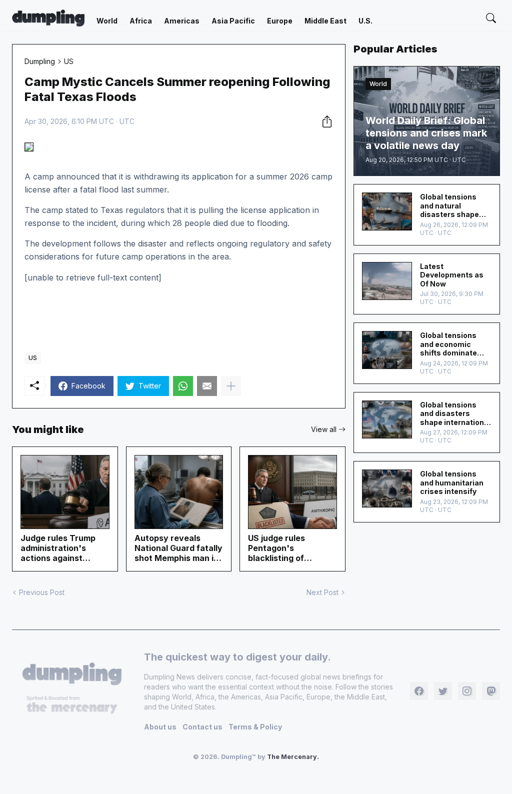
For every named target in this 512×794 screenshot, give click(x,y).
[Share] (324, 121)
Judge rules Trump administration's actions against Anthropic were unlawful (58, 548)
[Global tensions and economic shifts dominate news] (387, 350)
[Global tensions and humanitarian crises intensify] (387, 489)
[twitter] (443, 691)
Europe (279, 20)
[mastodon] (491, 691)
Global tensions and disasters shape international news (455, 413)
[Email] (207, 386)
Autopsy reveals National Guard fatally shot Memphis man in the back (178, 548)
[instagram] (467, 691)
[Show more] (231, 386)
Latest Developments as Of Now (452, 275)
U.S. (365, 20)
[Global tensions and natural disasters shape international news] (387, 211)
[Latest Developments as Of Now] (387, 281)
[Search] (491, 18)
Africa (141, 20)
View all (323, 429)
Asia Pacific (233, 20)
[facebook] (419, 691)
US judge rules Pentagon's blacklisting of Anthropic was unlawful (277, 548)
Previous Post (41, 592)
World (107, 20)
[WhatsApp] (183, 386)
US (69, 61)
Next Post (322, 592)
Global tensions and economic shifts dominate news (448, 344)
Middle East (325, 20)
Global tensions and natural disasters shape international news (454, 205)
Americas (182, 20)
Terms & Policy (255, 726)
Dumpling (39, 61)
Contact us (202, 726)
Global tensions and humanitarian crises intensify (452, 483)
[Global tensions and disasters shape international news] (387, 419)
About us (160, 726)
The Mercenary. (293, 756)
